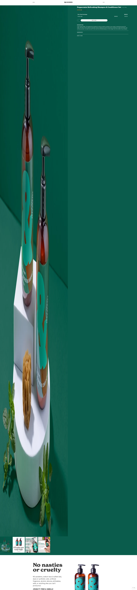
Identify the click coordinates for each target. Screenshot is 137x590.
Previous (1, 271)
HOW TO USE (80, 35)
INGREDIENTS (80, 32)
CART (104, 2)
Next (74, 271)
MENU (34, 2)
